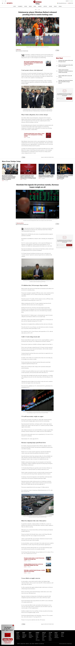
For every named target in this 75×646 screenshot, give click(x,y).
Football (56, 633)
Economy (37, 633)
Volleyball (56, 636)
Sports (39, 9)
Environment (44, 636)
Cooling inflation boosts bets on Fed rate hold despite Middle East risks (33, 565)
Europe (23, 633)
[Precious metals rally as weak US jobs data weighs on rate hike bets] (48, 558)
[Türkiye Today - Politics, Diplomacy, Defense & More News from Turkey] (37, 3)
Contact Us (27, 643)
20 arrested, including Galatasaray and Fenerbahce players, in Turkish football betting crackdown (33, 63)
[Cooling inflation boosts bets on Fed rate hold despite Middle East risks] (48, 564)
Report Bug (42, 643)
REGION (30, 6)
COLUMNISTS (20, 6)
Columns (62, 633)
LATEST (14, 6)
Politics (17, 633)
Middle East (24, 636)
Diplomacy (18, 636)
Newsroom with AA (20, 223)
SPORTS (55, 6)
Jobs (30, 643)
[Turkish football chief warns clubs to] (48, 135)
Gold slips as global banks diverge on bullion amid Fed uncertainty (34, 571)
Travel (43, 637)
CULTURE (50, 6)
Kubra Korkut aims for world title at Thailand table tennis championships (65, 177)
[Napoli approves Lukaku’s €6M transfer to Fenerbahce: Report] (47, 169)
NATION (25, 6)
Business (25, 560)
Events (50, 637)
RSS (39, 643)
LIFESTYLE (45, 6)
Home (35, 9)
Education (43, 633)
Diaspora (17, 637)
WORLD (35, 6)
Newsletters (23, 643)
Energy (37, 636)
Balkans (23, 637)
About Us (18, 643)
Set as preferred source (62, 3)
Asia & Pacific (31, 636)
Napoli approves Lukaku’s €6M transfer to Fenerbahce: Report (46, 176)
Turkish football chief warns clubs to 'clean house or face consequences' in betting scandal (34, 135)
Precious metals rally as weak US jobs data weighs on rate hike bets (34, 558)
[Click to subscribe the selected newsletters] (69, 98)
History (50, 633)
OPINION (62, 632)
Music (50, 636)
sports (9, 3)
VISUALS (60, 6)
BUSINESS (39, 6)
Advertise (36, 643)
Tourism (37, 637)
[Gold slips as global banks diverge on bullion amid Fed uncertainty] (48, 570)
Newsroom (19, 49)
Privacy (33, 643)
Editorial (62, 636)
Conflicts (30, 637)
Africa (30, 633)
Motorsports (57, 637)
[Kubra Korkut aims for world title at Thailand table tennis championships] (65, 169)
